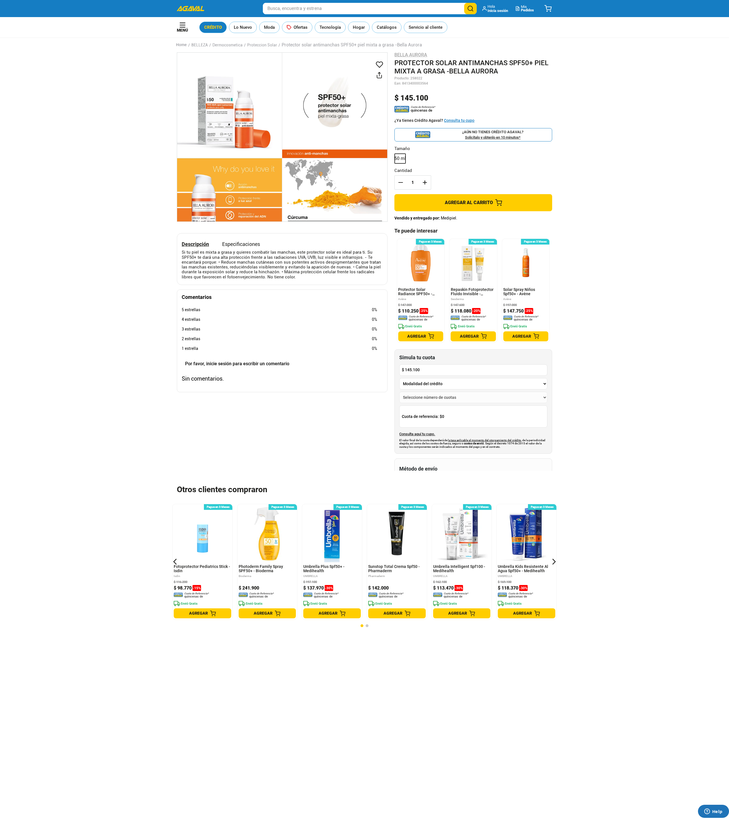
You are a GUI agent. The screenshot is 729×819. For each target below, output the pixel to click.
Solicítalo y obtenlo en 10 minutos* (493, 137)
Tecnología (330, 27)
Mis (527, 8)
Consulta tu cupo (459, 120)
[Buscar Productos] (470, 8)
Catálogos (387, 27)
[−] (401, 182)
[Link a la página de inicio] (181, 45)
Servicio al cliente (426, 27)
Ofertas (301, 27)
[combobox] (370, 8)
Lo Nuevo (243, 27)
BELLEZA (199, 45)
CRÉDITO (213, 27)
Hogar (359, 27)
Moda (269, 27)
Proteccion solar (262, 45)
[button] (495, 8)
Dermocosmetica (227, 45)
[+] (425, 182)
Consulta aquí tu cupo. (417, 434)
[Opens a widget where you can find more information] (713, 812)
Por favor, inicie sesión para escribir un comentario (237, 363)
